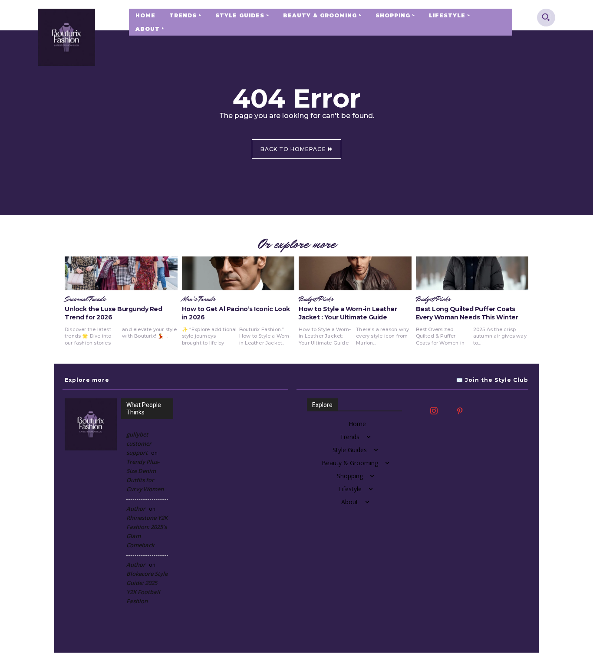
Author (135, 508)
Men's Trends (198, 299)
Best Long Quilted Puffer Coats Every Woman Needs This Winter (467, 313)
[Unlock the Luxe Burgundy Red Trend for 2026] (121, 273)
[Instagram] (434, 411)
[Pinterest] (460, 411)
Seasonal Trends (85, 299)
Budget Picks (316, 299)
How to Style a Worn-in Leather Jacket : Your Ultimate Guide (348, 313)
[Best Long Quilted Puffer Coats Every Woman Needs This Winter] (472, 273)
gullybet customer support (139, 443)
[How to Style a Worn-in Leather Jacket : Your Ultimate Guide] (355, 273)
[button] (545, 17)
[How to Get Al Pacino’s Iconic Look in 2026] (238, 273)
